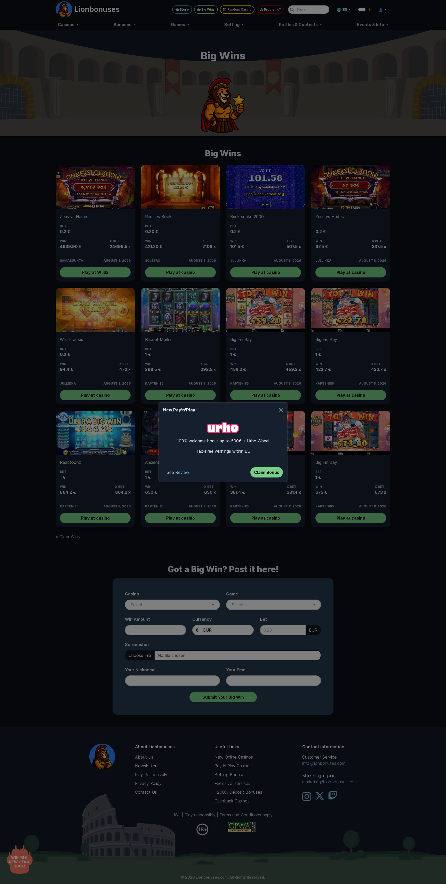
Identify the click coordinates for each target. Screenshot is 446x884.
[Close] (281, 410)
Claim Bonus (266, 472)
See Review (178, 472)
